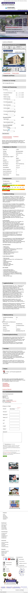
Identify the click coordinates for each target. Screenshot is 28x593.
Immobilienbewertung (13, 469)
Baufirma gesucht (4, 524)
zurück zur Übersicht (7, 42)
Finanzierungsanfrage (7, 137)
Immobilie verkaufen (14, 482)
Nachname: (5, 414)
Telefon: (5, 428)
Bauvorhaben (5, 516)
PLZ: (4, 420)
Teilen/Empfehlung (9, 562)
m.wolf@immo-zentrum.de (10, 401)
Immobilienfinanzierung (14, 508)
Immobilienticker (4, 536)
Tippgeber (3, 555)
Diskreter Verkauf (4, 529)
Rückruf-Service (21, 561)
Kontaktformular (6, 384)
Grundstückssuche (4, 535)
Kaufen (4, 514)
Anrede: (5, 408)
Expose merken (15, 73)
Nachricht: (5, 431)
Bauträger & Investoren (5, 551)
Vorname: (5, 411)
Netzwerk (2, 554)
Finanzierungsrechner (7, 136)
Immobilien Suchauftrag (14, 495)
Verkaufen (4, 515)
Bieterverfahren (6, 385)
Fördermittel (3, 545)
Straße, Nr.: (5, 417)
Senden (4, 456)
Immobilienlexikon (4, 533)
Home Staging (3, 525)
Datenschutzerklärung (7, 452)
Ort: (4, 423)
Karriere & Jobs (3, 553)
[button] (25, 50)
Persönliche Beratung (4, 546)
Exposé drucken (7, 73)
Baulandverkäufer (4, 552)
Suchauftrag (5, 383)
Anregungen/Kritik (9, 564)
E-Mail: (4, 426)
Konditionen (16, 136)
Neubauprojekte (5, 517)
